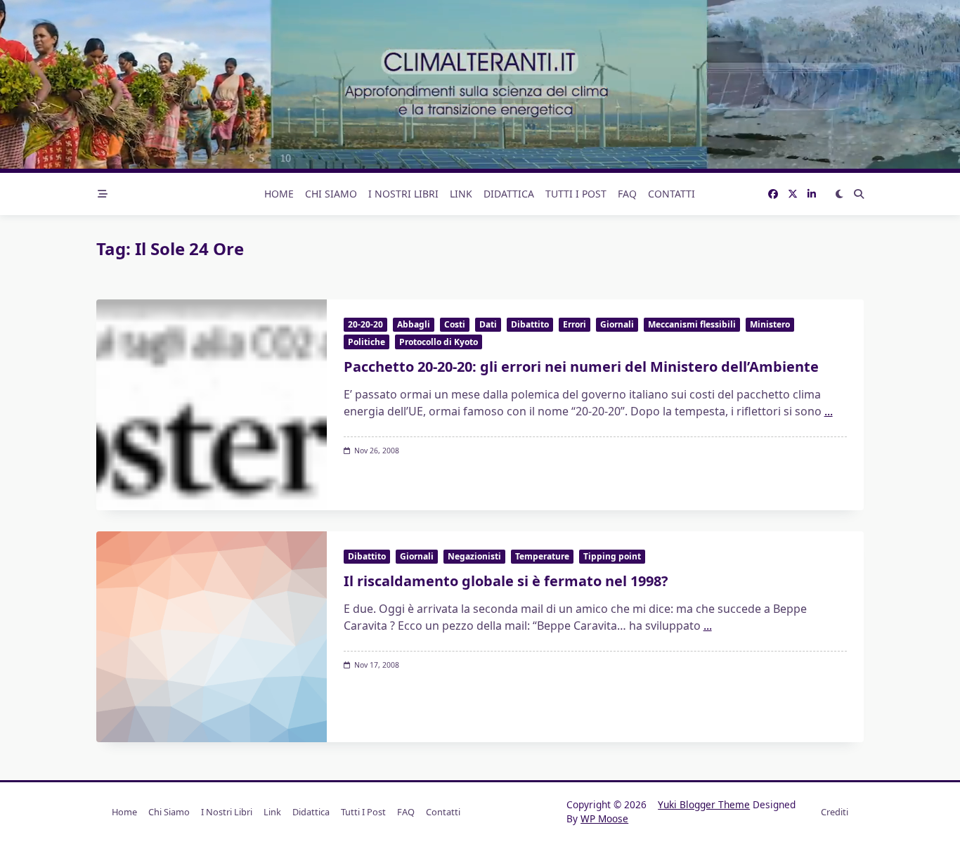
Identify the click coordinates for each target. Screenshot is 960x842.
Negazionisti (474, 556)
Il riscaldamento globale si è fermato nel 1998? (506, 580)
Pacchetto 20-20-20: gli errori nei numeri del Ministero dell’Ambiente (581, 366)
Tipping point (612, 556)
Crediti (834, 811)
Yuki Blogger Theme (704, 804)
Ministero (770, 324)
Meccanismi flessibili (692, 324)
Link (461, 193)
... (828, 411)
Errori (574, 324)
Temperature (542, 556)
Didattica (509, 193)
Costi (454, 324)
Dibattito (530, 324)
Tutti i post (576, 193)
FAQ (627, 193)
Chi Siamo (331, 193)
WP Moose (604, 818)
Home (279, 193)
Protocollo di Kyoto (438, 342)
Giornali (617, 324)
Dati (488, 324)
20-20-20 (365, 324)
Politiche (366, 342)
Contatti (671, 193)
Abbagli (413, 324)
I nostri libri (403, 193)
